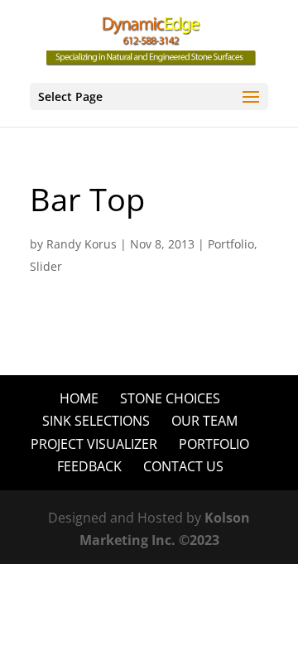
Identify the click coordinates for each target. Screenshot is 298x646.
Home (79, 398)
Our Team (204, 421)
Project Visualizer (94, 444)
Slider (46, 266)
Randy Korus (81, 244)
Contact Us (183, 466)
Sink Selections (96, 421)
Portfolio (231, 244)
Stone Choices (170, 398)
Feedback (89, 466)
